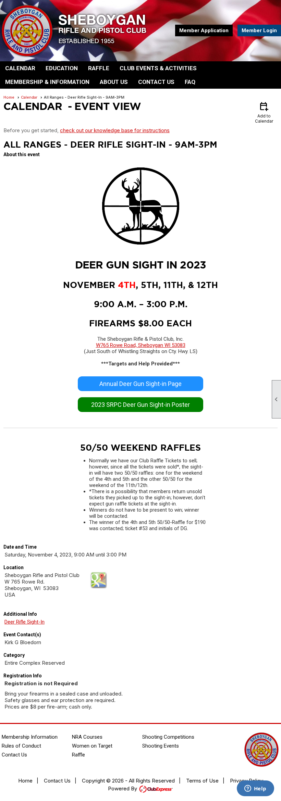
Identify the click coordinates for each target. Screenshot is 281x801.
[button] (20, 68)
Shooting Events (160, 746)
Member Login (259, 30)
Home (8, 97)
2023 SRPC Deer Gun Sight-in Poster (140, 404)
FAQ (190, 81)
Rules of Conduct (21, 746)
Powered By (123, 788)
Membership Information (30, 737)
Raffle (98, 68)
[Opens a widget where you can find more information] (255, 789)
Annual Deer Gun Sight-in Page (140, 383)
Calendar (29, 97)
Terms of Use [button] (202, 780)
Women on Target (92, 746)
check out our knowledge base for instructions (115, 130)
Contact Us (156, 81)
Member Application (204, 30)
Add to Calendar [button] (264, 112)
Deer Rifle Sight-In (24, 622)
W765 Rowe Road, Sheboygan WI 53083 (140, 345)
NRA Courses (87, 737)
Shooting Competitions (168, 737)
